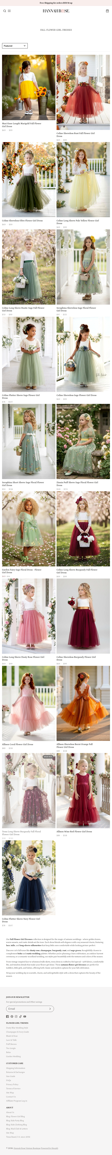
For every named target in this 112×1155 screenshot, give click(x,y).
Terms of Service (13, 1088)
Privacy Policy (12, 1084)
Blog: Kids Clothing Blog (16, 1125)
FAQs (8, 1080)
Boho (8, 1052)
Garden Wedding (13, 1056)
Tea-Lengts (11, 1048)
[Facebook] (7, 1016)
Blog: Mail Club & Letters (17, 1129)
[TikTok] (20, 1016)
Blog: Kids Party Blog (15, 1120)
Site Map (10, 1093)
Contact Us (11, 1097)
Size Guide (10, 1076)
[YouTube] (24, 1016)
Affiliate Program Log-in (16, 1101)
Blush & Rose (12, 1036)
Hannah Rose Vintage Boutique (27, 1148)
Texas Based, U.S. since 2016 (18, 1137)
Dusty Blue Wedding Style (17, 1028)
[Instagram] (16, 1016)
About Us (10, 1112)
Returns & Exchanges (15, 1072)
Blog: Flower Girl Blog (15, 1116)
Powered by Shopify (49, 1148)
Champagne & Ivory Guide (17, 1032)
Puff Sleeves (11, 1044)
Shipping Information (15, 1068)
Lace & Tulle (11, 1040)
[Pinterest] (12, 1016)
